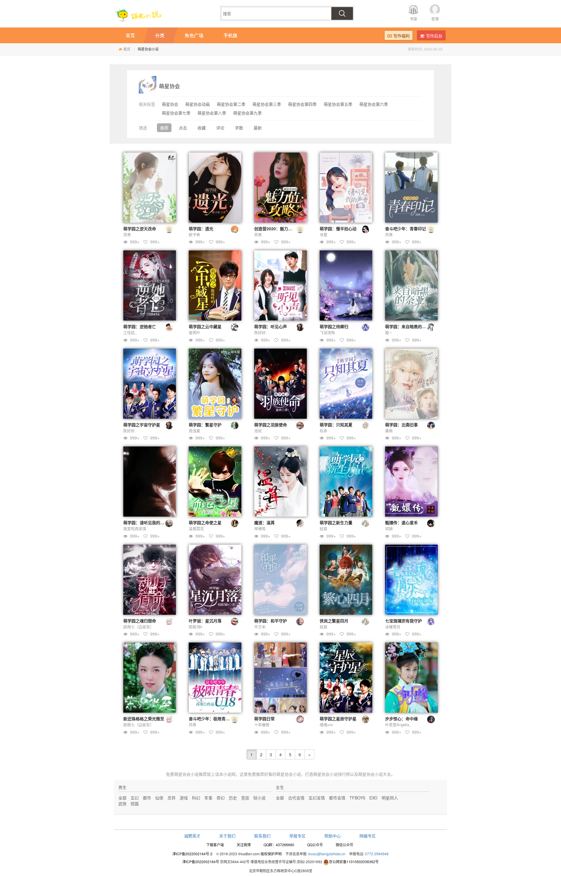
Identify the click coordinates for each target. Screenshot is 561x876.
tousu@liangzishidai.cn (326, 853)
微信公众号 (344, 844)
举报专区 (297, 836)
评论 (220, 128)
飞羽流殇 (327, 332)
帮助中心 (332, 836)
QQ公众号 (315, 844)
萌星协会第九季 (247, 113)
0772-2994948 (377, 853)
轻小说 (259, 798)
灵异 (171, 798)
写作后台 (434, 36)
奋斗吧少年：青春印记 (405, 228)
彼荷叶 (194, 332)
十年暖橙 (261, 724)
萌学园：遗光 (201, 228)
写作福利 (401, 36)
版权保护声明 (271, 853)
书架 (413, 18)
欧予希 (194, 234)
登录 (435, 18)
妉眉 (323, 528)
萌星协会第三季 (266, 104)
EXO (373, 798)
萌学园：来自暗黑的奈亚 (407, 326)
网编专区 (367, 836)
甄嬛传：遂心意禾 (401, 522)
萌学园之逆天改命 (139, 228)
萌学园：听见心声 (270, 326)
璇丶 (389, 332)
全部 (122, 798)
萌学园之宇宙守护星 (141, 424)
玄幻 (135, 798)
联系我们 (262, 836)
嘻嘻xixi (326, 724)
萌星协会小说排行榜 (331, 774)
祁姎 (389, 528)
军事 (208, 798)
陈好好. (260, 332)
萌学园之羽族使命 (270, 424)
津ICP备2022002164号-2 (192, 853)
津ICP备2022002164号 (200, 861)
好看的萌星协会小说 (282, 774)
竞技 (245, 798)
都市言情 (337, 798)
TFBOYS (357, 798)
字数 (239, 128)
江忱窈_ (130, 332)
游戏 (184, 798)
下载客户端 (215, 844)
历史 (233, 798)
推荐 (164, 128)
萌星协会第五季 (338, 104)
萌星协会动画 (197, 104)
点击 (183, 128)
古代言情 (296, 798)
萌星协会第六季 (373, 104)
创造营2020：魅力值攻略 (277, 228)
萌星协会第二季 (231, 104)
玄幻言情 (317, 798)
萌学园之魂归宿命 (139, 621)
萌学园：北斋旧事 (401, 424)
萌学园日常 (264, 718)
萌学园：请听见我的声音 (145, 522)
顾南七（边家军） (138, 626)
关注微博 (244, 844)
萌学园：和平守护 (270, 621)
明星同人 (390, 798)
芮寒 (127, 234)
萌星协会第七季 (176, 113)
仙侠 (159, 798)
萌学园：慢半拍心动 (338, 228)
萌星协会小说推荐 (190, 774)
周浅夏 (194, 430)
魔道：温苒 (264, 522)
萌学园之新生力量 (336, 522)
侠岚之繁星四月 (334, 621)
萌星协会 (170, 104)
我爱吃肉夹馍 (134, 528)
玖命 (323, 430)
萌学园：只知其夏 (336, 424)
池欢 (258, 430)
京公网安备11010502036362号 (354, 861)
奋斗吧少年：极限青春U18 (213, 718)
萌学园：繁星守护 (205, 424)
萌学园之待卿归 (334, 326)
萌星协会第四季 (302, 104)
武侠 (122, 803)
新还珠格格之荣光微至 (143, 718)
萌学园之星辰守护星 (338, 718)
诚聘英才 (192, 836)
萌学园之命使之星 (205, 522)
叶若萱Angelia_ (398, 724)
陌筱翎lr (195, 626)
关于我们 (227, 836)
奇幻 (221, 798)
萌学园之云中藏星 (205, 326)
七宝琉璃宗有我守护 (403, 621)
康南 (389, 430)
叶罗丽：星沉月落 (205, 621)
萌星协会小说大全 (374, 774)
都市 (147, 798)
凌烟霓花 (196, 528)
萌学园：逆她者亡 (139, 326)
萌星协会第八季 (212, 113)
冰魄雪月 (392, 626)
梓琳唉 (260, 528)
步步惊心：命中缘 (401, 718)
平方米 (260, 626)
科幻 (196, 798)
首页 (126, 48)
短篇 (135, 803)
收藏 (202, 128)
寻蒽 (323, 234)
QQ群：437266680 (279, 844)
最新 (258, 128)
